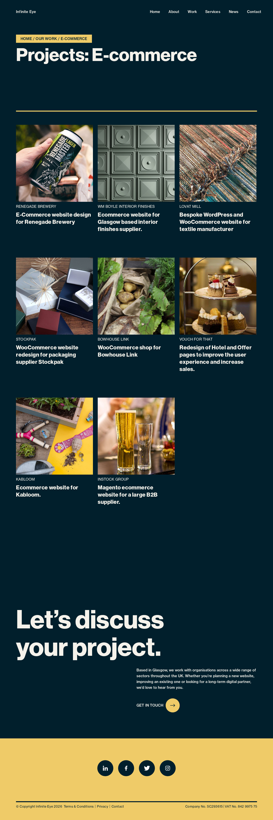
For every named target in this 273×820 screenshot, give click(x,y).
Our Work (46, 38)
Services (212, 11)
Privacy (102, 806)
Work (192, 11)
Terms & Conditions (79, 806)
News (234, 11)
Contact (254, 11)
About (173, 11)
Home (155, 11)
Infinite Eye (26, 11)
